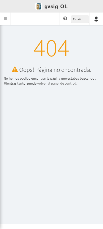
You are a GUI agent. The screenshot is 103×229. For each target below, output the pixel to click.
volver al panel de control (56, 83)
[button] (5, 19)
